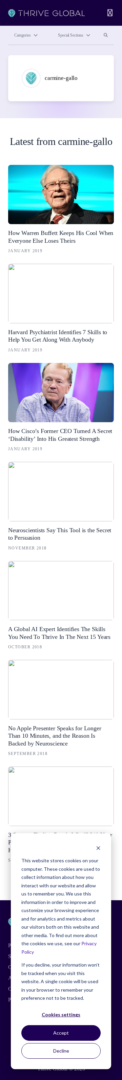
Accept (61, 1033)
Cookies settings (61, 1014)
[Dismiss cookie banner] (98, 848)
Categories (22, 35)
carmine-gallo (61, 78)
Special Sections (70, 35)
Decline (61, 1051)
